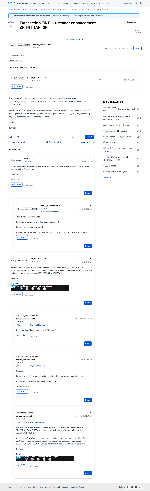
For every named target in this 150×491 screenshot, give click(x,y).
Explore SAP (127, 3)
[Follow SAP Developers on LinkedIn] (140, 487)
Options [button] (128, 25)
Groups (56, 3)
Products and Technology (40, 3)
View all (106, 178)
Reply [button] (89, 137)
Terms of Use (20, 487)
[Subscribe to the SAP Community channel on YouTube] (136, 487)
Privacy (11, 487)
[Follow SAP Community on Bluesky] (132, 487)
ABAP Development (15, 61)
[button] (132, 48)
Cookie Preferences (78, 487)
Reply (88, 193)
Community (22, 3)
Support (65, 487)
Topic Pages (107, 3)
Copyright (31, 487)
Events (85, 3)
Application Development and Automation (53, 9)
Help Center (95, 3)
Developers (66, 3)
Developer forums (70, 16)
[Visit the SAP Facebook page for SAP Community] (128, 487)
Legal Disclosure (43, 487)
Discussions (73, 9)
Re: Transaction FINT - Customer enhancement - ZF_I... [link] (96, 9)
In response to (53, 212)
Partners (77, 3)
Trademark (56, 487)
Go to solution (76, 39)
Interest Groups (33, 9)
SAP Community (13, 9)
